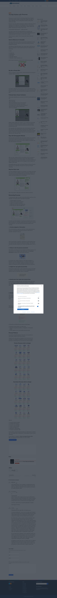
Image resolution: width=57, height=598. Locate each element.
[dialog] (28, 299)
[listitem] (28, 296)
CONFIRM (22, 309)
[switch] (38, 298)
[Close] (42, 286)
